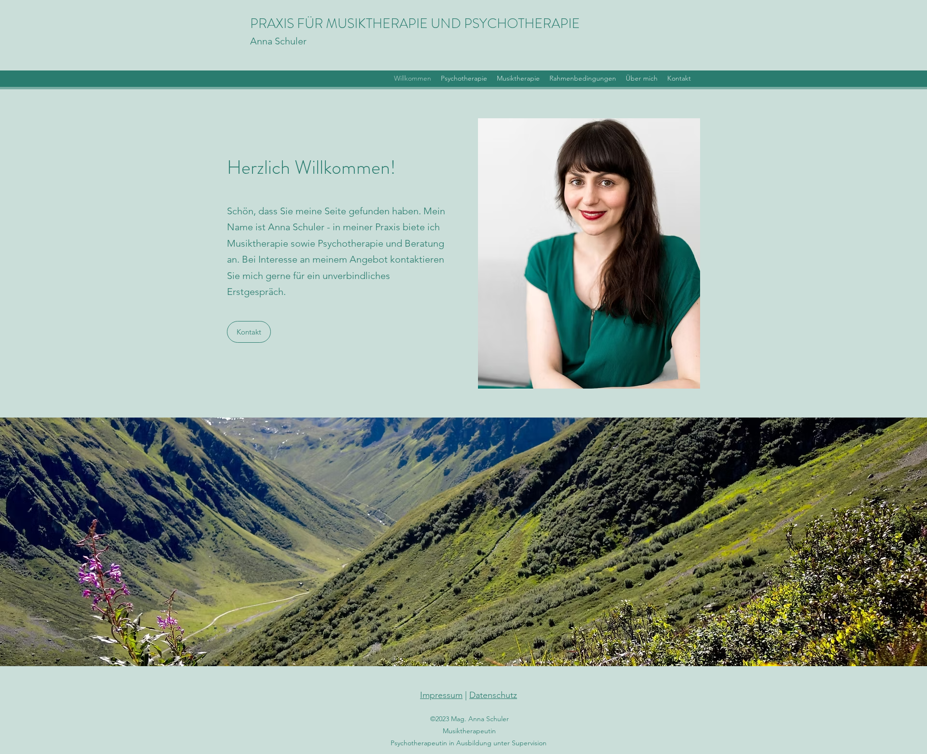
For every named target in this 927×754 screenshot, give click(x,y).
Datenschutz (493, 695)
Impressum (441, 695)
